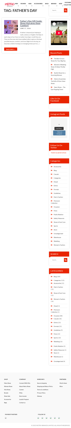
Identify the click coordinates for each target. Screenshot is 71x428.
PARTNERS (63, 379)
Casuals (56, 174)
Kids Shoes (7, 389)
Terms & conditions (42, 389)
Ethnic (56, 185)
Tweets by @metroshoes (58, 153)
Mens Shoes (7, 383)
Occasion (57, 207)
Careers (21, 389)
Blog (55, 170)
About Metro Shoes (24, 386)
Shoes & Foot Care (59, 222)
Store (55, 230)
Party (55, 211)
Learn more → (10, 49)
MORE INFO (40, 379)
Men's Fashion (58, 197)
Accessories (57, 166)
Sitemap (39, 396)
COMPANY (22, 379)
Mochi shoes (63, 383)
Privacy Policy (41, 393)
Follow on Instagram (59, 133)
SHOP (6, 379)
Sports (56, 226)
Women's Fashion (59, 245)
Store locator (23, 396)
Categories (57, 178)
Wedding (57, 241)
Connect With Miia (24, 383)
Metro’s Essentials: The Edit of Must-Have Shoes (58, 81)
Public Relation (58, 214)
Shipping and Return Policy (45, 386)
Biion (61, 386)
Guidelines (57, 193)
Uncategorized (58, 233)
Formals (56, 189)
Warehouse (57, 237)
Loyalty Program (24, 399)
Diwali (56, 182)
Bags (5, 402)
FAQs (20, 393)
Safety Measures (59, 218)
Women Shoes (8, 386)
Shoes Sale (7, 396)
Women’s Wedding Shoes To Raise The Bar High (58, 67)
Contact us (22, 402)
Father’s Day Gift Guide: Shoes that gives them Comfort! (31, 23)
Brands (6, 393)
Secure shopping (42, 383)
